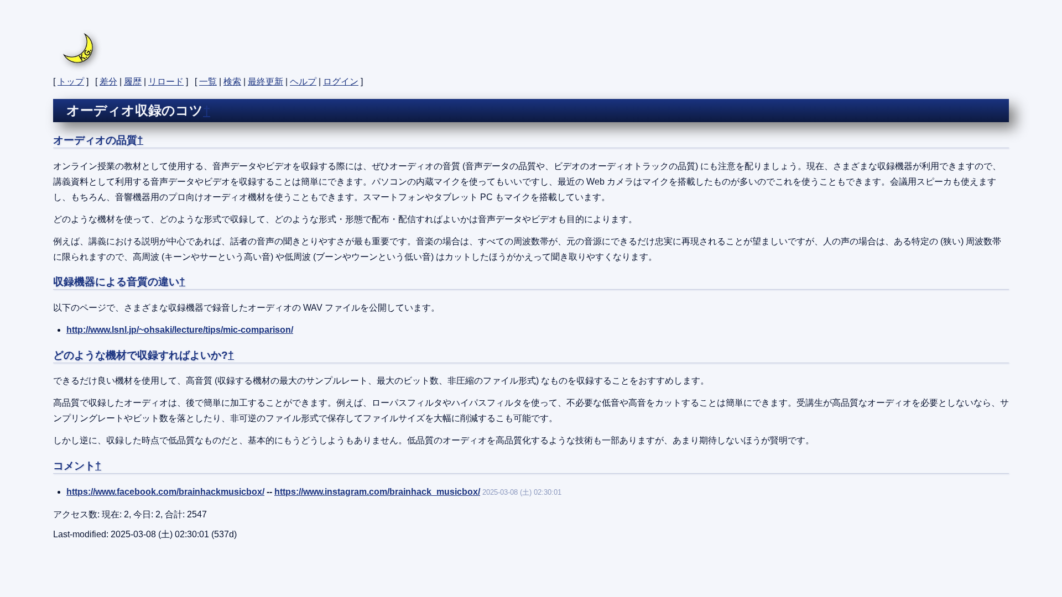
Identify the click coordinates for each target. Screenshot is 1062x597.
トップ (71, 81)
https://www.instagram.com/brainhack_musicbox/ (377, 491)
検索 (232, 81)
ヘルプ (303, 81)
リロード (166, 81)
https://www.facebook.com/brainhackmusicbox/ (165, 491)
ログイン (340, 81)
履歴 (133, 81)
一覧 (208, 81)
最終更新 (265, 81)
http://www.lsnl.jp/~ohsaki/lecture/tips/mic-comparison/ (179, 329)
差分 (108, 81)
